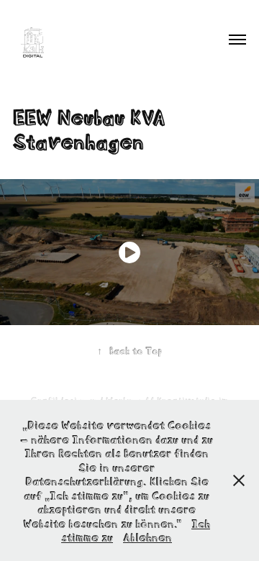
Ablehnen (147, 536)
